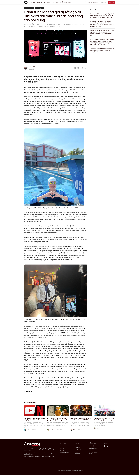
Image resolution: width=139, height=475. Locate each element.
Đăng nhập (103, 2)
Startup (62, 450)
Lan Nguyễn (53, 429)
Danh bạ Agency (64, 452)
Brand (61, 446)
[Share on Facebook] (78, 68)
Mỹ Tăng (32, 66)
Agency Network (92, 2)
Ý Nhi (28, 429)
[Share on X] (82, 68)
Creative (39, 2)
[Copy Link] (85, 68)
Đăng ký (111, 2)
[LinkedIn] (110, 446)
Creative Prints (79, 456)
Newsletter (55, 2)
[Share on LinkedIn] (75, 68)
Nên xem (32, 2)
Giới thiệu (92, 446)
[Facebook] (105, 446)
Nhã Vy (98, 428)
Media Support (39, 8)
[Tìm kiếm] (85, 2)
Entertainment (29, 8)
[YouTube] (107, 446)
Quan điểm (47, 2)
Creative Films (78, 450)
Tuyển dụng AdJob (65, 2)
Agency (62, 448)
